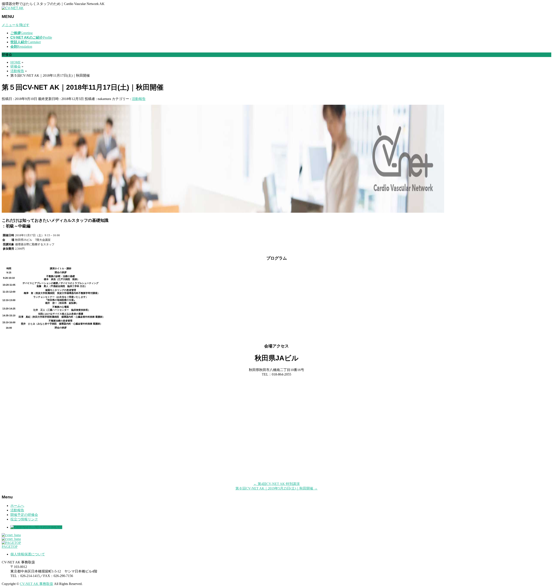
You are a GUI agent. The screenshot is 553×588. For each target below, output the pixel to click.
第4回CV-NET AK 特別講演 (276, 484)
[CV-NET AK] (13, 8)
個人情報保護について (27, 554)
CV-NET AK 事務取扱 (36, 584)
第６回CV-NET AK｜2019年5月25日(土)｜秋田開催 (276, 488)
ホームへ (17, 505)
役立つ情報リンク (24, 519)
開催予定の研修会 (24, 515)
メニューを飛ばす (15, 25)
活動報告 (139, 99)
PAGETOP (9, 546)
